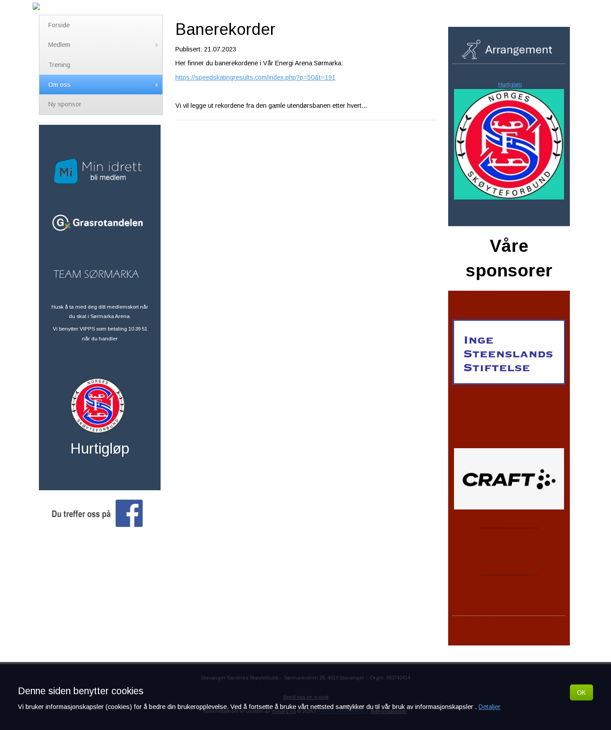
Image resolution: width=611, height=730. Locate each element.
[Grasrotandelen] (99, 222)
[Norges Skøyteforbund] (100, 428)
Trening (59, 64)
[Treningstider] (509, 204)
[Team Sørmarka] (98, 272)
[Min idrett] (100, 179)
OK (581, 692)
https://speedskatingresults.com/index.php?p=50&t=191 (255, 77)
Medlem (59, 44)
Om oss (59, 84)
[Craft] (510, 636)
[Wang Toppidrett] (509, 595)
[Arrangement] (509, 54)
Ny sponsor (64, 104)
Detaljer (490, 706)
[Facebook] (100, 522)
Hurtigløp (510, 84)
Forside (59, 25)
